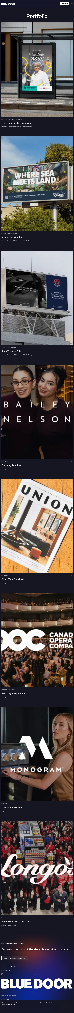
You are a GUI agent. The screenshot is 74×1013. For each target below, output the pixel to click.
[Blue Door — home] (37, 983)
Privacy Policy (35, 974)
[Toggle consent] (2, 974)
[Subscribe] (72, 970)
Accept (11, 1009)
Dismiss (3, 1009)
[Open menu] (71, 4)
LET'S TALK (65, 3)
